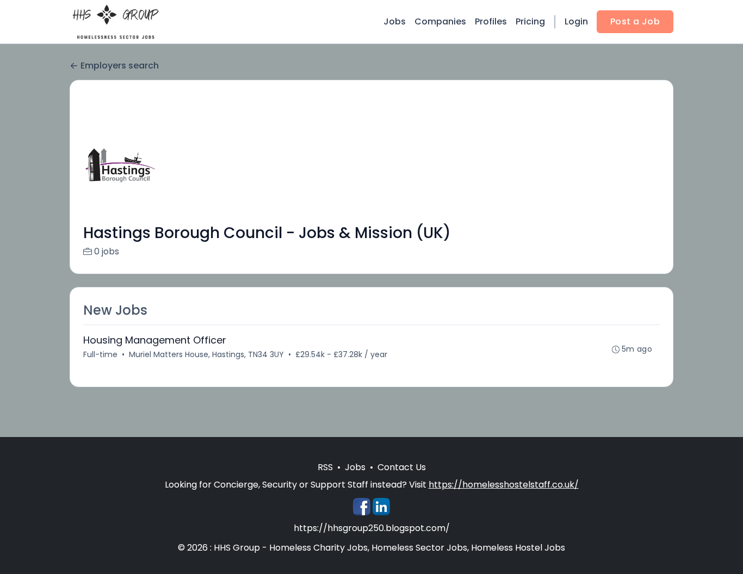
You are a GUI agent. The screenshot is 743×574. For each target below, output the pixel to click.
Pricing (530, 21)
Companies (440, 21)
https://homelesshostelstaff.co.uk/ (504, 484)
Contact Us (401, 467)
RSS (325, 467)
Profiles (491, 21)
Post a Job (635, 21)
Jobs (394, 21)
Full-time (100, 354)
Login (576, 21)
